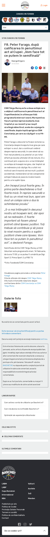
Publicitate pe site (9, 504)
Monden (31, 498)
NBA (3, 498)
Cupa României (8, 491)
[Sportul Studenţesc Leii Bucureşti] (44, 20)
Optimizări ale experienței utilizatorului (19, 415)
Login (45, 5)
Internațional (7, 495)
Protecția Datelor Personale (13, 509)
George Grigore (18, 61)
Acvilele (31, 489)
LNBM (4, 484)
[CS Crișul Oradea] (11, 20)
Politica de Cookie (9, 507)
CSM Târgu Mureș (34, 278)
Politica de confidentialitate (13, 515)
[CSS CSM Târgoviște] (27, 20)
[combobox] (25, 27)
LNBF (4, 487)
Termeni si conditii (9, 512)
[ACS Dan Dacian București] (5, 20)
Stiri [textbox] (4, 27)
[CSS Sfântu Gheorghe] (33, 20)
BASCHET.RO (8, 365)
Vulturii (31, 484)
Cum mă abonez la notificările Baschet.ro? (21, 409)
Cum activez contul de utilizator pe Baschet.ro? (23, 402)
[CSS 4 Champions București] (22, 20)
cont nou (43, 339)
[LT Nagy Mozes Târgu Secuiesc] (39, 20)
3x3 (29, 493)
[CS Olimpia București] (16, 20)
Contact (5, 518)
